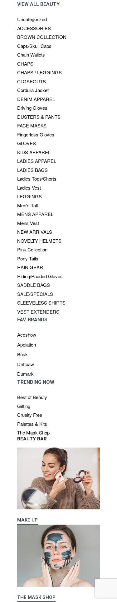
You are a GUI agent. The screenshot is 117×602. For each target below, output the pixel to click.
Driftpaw (25, 364)
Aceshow (26, 334)
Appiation (26, 344)
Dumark (25, 373)
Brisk (22, 354)
